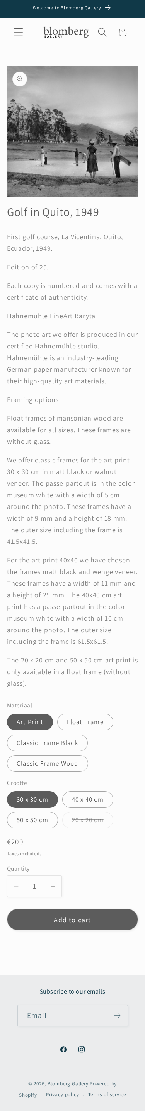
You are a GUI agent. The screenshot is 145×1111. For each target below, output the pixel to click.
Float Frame (85, 722)
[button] (19, 32)
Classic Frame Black (47, 742)
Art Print (30, 722)
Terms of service (107, 1094)
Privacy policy (62, 1094)
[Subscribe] (117, 1015)
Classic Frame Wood (47, 763)
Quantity (18, 868)
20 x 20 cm (92, 821)
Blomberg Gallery (68, 1083)
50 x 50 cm (32, 820)
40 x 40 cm (88, 799)
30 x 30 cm (32, 799)
